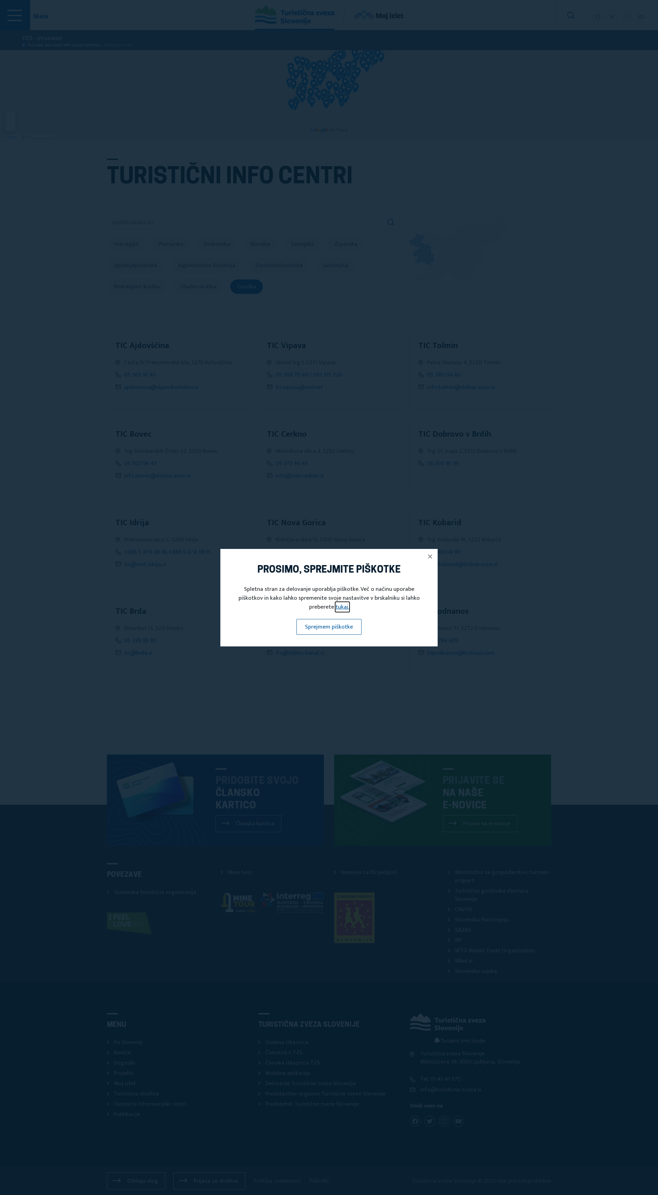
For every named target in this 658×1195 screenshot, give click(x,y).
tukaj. (342, 607)
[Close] (430, 556)
